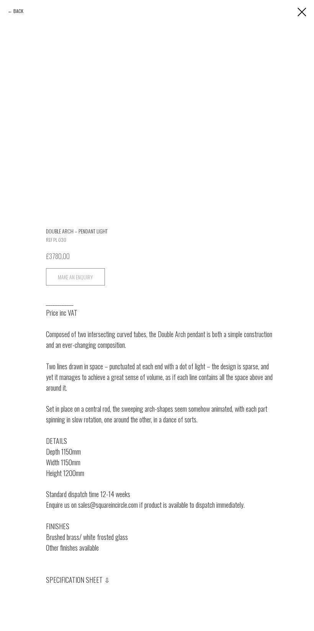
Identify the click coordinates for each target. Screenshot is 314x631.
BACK (18, 11)
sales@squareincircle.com (108, 505)
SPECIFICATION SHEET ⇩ (78, 580)
